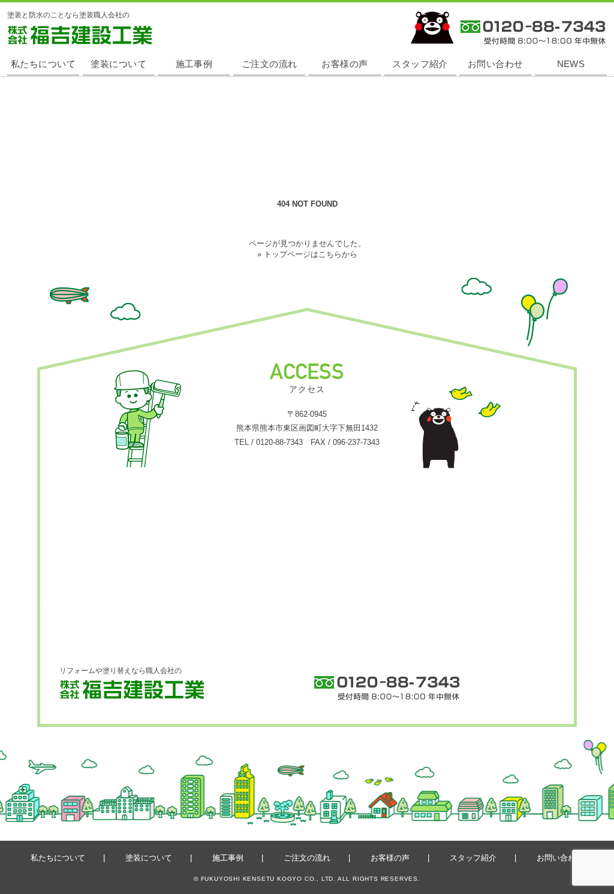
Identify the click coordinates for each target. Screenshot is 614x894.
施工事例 (194, 64)
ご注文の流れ (269, 64)
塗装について (118, 64)
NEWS (571, 64)
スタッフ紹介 (420, 64)
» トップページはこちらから (307, 254)
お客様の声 (344, 64)
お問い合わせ (495, 64)
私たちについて (43, 64)
